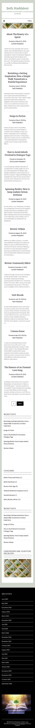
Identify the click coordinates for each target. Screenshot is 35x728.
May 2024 (5, 603)
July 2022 (4, 624)
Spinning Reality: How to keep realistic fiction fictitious (17, 192)
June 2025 (5, 599)
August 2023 (6, 612)
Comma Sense (17, 331)
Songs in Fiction (17, 116)
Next (20, 403)
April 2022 (5, 628)
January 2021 (6, 667)
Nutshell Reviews (9, 495)
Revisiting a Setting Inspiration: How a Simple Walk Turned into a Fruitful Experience (16, 423)
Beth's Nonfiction (9, 482)
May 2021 (5, 658)
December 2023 (6, 607)
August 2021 (6, 650)
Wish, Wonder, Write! (11, 499)
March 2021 (5, 662)
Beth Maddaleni (18, 8)
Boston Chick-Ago (10, 486)
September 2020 (7, 683)
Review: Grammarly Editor (18, 263)
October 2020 (6, 679)
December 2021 (6, 637)
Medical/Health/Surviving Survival (15, 491)
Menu (30, 21)
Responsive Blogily (19, 723)
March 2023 (5, 616)
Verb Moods (17, 295)
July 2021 (4, 654)
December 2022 (6, 620)
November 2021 (6, 641)
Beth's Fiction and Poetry (12, 477)
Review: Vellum (17, 229)
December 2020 (6, 671)
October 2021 (6, 645)
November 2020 (6, 675)
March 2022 (5, 633)
